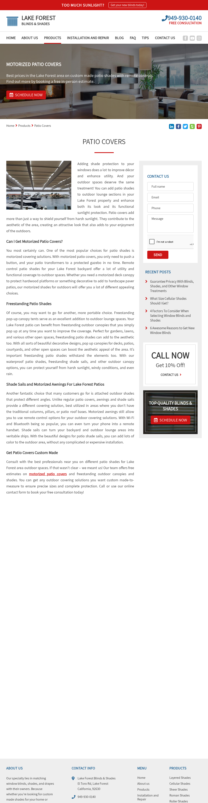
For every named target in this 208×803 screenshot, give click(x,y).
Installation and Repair (88, 37)
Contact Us (165, 37)
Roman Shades (179, 795)
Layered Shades (180, 778)
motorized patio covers (48, 474)
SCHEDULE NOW (173, 420)
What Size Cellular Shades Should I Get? (168, 300)
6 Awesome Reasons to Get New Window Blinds (172, 330)
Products (52, 37)
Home (11, 37)
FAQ (133, 37)
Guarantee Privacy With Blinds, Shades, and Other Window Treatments (172, 286)
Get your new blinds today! (127, 5)
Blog (119, 37)
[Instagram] (199, 38)
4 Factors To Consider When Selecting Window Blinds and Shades (170, 316)
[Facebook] (185, 38)
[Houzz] (192, 126)
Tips (145, 37)
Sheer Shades (178, 790)
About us (30, 37)
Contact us (170, 375)
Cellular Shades (179, 784)
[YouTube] (192, 38)
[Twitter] (185, 126)
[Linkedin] (171, 126)
